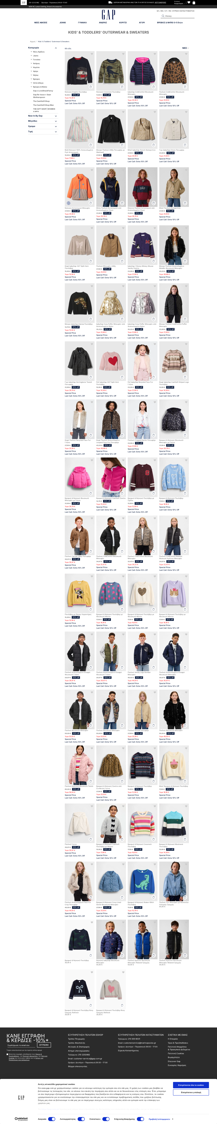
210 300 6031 (134, 1039)
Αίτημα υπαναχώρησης (79, 1051)
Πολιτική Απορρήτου (30, 1056)
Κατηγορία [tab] (33, 47)
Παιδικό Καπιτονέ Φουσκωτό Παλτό (79, 786)
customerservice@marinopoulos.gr (139, 1043)
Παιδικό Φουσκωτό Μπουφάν (76, 730)
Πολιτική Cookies (176, 1053)
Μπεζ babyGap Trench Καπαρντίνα (141, 150)
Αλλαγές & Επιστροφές (79, 1047)
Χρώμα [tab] (31, 126)
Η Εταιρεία (173, 1039)
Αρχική (33, 41)
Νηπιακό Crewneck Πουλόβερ (108, 92)
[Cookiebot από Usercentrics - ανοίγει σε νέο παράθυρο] (21, 1119)
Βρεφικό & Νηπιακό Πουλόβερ (171, 498)
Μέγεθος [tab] (32, 121)
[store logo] (108, 15)
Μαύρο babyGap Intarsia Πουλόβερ (79, 324)
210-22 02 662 (34, 3)
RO (170, 11)
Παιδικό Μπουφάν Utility (106, 266)
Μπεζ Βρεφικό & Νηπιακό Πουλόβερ (173, 786)
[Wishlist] (188, 2)
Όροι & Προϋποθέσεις (178, 1043)
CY (166, 11)
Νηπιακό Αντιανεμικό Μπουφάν (77, 208)
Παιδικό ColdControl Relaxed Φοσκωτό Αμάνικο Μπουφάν (170, 557)
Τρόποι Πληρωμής (76, 1039)
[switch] (81, 1119)
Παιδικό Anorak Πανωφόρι (138, 730)
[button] (163, 16)
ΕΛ (158, 11)
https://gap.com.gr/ (50, 1109)
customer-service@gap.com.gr (88, 1058)
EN (162, 11)
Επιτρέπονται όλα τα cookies (191, 1085)
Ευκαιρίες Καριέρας (177, 1065)
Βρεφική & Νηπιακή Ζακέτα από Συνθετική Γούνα (109, 787)
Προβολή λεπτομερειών (159, 1119)
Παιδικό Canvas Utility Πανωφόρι (78, 556)
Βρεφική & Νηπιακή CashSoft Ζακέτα (111, 498)
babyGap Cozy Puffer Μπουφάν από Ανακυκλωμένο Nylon (110, 325)
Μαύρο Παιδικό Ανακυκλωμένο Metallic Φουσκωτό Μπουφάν (171, 267)
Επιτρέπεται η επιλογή (191, 1092)
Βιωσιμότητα (174, 1057)
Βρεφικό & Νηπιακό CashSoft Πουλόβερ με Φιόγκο (107, 845)
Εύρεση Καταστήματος (128, 1050)
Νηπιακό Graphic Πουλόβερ (76, 92)
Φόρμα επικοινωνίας (77, 1066)
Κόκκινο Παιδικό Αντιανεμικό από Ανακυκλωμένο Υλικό (141, 209)
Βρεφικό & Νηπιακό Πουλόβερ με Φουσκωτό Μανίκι (109, 615)
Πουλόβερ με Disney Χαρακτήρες (78, 614)
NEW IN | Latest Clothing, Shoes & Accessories (45, 7)
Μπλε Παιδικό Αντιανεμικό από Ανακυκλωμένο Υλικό (108, 209)
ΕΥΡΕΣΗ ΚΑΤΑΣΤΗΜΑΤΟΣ (183, 11)
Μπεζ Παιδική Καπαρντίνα (169, 208)
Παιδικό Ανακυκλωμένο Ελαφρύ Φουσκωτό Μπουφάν (172, 673)
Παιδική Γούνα (71, 844)
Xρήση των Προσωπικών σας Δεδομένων (26, 1059)
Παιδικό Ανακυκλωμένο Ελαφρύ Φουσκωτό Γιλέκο (77, 673)
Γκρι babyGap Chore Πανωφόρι (171, 150)
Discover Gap (174, 1061)
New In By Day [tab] (35, 115)
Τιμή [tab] (30, 131)
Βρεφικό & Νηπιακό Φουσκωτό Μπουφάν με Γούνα (77, 499)
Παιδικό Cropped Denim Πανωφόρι (142, 440)
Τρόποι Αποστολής (76, 1043)
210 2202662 (84, 1054)
